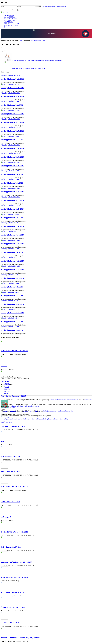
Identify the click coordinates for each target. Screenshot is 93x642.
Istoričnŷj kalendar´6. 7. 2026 (12, 139)
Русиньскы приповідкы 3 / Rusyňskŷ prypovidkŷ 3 (20, 637)
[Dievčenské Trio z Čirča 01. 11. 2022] (46, 525)
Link (43, 40)
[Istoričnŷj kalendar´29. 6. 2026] (46, 145)
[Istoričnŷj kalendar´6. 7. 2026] (46, 136)
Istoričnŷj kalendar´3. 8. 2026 (12, 105)
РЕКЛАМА (11, 23)
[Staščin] (46, 434)
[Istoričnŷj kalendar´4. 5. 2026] (46, 214)
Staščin (3, 441)
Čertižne (4, 366)
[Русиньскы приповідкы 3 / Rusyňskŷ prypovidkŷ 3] (46, 631)
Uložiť (3, 422)
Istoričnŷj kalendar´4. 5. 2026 (12, 217)
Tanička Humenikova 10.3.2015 (13, 426)
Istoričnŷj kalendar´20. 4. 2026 (12, 235)
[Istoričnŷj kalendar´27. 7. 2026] (46, 110)
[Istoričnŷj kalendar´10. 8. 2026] (46, 93)
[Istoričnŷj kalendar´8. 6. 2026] (46, 170)
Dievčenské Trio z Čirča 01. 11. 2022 (14, 532)
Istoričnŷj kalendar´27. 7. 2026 (12, 113)
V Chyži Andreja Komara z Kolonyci (14, 577)
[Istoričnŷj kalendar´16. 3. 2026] (46, 274)
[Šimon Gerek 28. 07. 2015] (46, 465)
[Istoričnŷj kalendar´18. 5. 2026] (46, 196)
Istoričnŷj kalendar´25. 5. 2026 (12, 191)
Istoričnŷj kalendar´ (36, 40)
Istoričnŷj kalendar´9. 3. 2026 (12, 287)
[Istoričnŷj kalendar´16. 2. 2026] (46, 309)
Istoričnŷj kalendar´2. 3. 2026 (12, 295)
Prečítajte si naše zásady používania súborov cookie (24, 406)
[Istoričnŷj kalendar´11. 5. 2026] (46, 205)
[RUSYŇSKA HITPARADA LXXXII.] (46, 480)
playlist (6, 26)
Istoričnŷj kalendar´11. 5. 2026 (12, 209)
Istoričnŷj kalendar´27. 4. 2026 (12, 226)
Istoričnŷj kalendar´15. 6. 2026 (12, 165)
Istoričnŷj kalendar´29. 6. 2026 (12, 148)
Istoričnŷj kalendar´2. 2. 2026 (12, 330)
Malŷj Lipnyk (6, 517)
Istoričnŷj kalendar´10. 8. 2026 (12, 96)
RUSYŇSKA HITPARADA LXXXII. (14, 486)
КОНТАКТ (11, 25)
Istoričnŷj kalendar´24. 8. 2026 (12, 79)
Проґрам (10, 18)
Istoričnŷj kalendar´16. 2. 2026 (12, 313)
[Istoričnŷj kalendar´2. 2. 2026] (46, 326)
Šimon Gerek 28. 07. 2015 (10, 471)
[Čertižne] (46, 359)
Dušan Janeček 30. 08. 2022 (11, 547)
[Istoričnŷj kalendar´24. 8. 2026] (46, 75)
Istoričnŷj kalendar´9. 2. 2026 (12, 321)
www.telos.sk (88, 399)
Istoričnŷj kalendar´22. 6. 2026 (12, 157)
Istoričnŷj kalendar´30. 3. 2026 (12, 261)
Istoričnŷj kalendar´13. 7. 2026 (12, 131)
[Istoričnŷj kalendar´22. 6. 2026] (46, 153)
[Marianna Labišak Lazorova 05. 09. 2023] (46, 555)
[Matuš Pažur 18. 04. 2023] (46, 495)
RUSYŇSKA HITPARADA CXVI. (14, 592)
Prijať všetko (11, 407)
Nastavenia (4, 407)
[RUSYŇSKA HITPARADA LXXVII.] (46, 344)
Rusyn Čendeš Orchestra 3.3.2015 (13, 396)
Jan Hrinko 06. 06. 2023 (10, 622)
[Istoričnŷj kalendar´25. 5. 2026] (46, 188)
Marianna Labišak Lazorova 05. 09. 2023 (16, 562)
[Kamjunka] (46, 374)
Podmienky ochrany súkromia (57, 399)
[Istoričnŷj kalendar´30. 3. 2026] (46, 257)
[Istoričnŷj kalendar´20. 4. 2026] (46, 231)
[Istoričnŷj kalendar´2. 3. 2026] (46, 292)
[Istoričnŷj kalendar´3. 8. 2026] (46, 101)
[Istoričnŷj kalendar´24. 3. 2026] (46, 266)
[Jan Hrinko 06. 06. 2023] (46, 616)
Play (21, 40)
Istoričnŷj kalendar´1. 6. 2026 (12, 183)
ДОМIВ (9, 15)
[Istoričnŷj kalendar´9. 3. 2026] (46, 283)
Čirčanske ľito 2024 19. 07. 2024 (13, 607)
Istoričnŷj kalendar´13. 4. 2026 (12, 243)
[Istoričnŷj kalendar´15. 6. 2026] (46, 162)
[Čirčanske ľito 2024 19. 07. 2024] (46, 601)
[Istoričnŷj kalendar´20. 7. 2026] (46, 119)
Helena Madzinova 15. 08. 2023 (12, 456)
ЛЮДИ (8, 22)
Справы (9, 17)
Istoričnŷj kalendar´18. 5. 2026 (12, 200)
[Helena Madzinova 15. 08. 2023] (46, 450)
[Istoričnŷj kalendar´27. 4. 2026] (46, 222)
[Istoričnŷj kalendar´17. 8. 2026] (46, 84)
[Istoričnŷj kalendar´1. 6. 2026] (46, 179)
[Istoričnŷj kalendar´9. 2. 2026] (46, 318)
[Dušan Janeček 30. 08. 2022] (46, 540)
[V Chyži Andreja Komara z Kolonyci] (46, 570)
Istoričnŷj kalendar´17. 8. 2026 (12, 88)
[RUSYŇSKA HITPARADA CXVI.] (46, 585)
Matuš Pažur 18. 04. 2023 (10, 501)
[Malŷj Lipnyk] (46, 510)
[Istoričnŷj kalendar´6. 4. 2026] (46, 248)
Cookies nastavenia (72, 399)
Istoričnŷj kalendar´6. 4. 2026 (12, 252)
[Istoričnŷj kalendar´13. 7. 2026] (46, 127)
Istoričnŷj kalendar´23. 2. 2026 (12, 304)
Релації (9, 20)
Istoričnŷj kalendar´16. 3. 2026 (12, 278)
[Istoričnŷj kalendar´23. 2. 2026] (46, 300)
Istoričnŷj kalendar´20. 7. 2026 (12, 122)
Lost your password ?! (60, 6)
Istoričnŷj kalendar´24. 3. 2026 (12, 269)
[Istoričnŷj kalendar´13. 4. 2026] (46, 240)
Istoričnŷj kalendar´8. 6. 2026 (12, 174)
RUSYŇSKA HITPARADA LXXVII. (14, 351)
